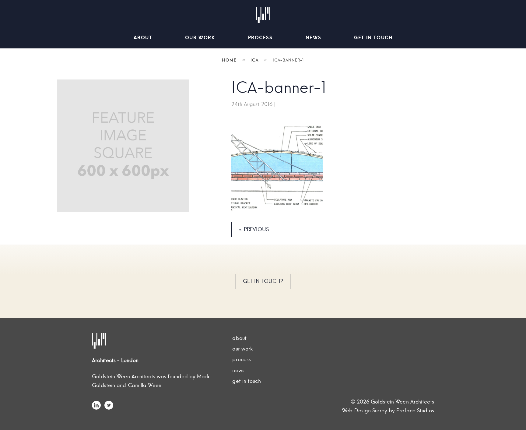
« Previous (254, 229)
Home (229, 60)
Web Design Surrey (364, 410)
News (313, 37)
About (143, 37)
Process (260, 37)
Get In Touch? (263, 281)
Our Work (200, 37)
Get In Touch (373, 37)
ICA (255, 60)
